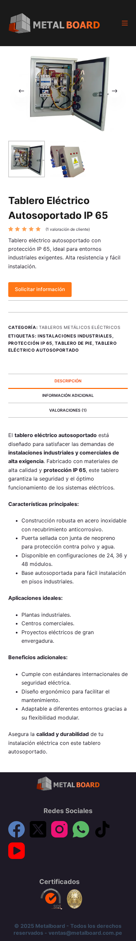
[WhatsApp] (81, 829)
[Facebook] (16, 829)
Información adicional (68, 395)
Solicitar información (40, 289)
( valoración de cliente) (68, 229)
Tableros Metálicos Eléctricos (79, 327)
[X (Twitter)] (38, 829)
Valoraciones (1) (68, 410)
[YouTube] (16, 850)
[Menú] (125, 23)
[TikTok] (102, 829)
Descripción (68, 380)
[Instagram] (59, 829)
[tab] (68, 381)
